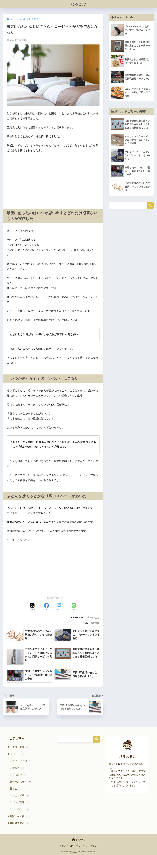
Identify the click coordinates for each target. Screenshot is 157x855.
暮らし (15, 788)
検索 (150, 205)
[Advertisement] (53, 178)
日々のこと (93, 617)
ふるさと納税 (19, 747)
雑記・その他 (19, 816)
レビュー (17, 754)
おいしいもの (21, 761)
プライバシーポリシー (87, 846)
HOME (80, 839)
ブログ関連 (20, 802)
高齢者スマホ (19, 823)
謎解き (18, 768)
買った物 (19, 774)
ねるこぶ (78, 4)
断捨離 (96, 622)
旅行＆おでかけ (20, 781)
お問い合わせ (66, 846)
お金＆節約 (20, 795)
